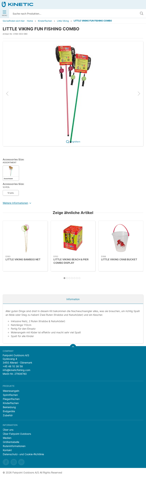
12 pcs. (10, 193)
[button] (73, 93)
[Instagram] (14, 462)
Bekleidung (9, 407)
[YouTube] (21, 462)
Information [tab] (73, 299)
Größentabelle (11, 441)
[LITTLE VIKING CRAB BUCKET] (120, 238)
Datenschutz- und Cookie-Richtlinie (23, 454)
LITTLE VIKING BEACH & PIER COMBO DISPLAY (70, 261)
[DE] (17, 4)
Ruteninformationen (14, 446)
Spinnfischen (10, 394)
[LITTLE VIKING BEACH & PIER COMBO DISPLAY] (73, 238)
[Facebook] (6, 462)
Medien (7, 437)
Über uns (8, 429)
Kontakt (7, 450)
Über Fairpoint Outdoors (17, 433)
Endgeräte (9, 411)
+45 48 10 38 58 (13, 366)
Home (30, 21)
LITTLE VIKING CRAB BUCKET (119, 259)
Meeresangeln (11, 390)
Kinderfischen (45, 21)
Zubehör (8, 415)
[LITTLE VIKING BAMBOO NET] (25, 238)
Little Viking (63, 21)
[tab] (64, 278)
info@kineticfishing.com (16, 370)
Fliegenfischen (11, 398)
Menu (4, 15)
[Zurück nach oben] (73, 347)
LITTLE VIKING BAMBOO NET (23, 259)
